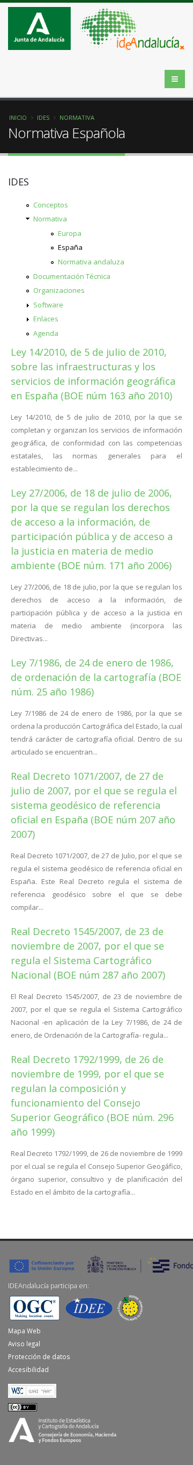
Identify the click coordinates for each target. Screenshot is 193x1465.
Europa (69, 233)
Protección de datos (39, 1356)
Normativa (77, 117)
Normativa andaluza (91, 262)
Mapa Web (24, 1330)
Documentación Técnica (71, 276)
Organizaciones (59, 290)
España (70, 247)
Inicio (18, 117)
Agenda (45, 333)
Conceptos (50, 205)
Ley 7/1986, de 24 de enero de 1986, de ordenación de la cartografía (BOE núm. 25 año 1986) (96, 677)
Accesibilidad (28, 1369)
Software (48, 305)
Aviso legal (24, 1343)
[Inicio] (100, 32)
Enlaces (45, 319)
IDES (43, 117)
